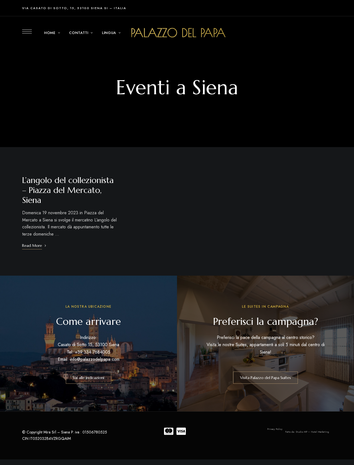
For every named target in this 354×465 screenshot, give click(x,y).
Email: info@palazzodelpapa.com (88, 359)
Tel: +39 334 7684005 (88, 352)
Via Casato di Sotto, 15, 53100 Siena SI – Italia (74, 8)
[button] (88, 378)
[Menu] (27, 31)
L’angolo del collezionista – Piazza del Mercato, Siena (68, 190)
